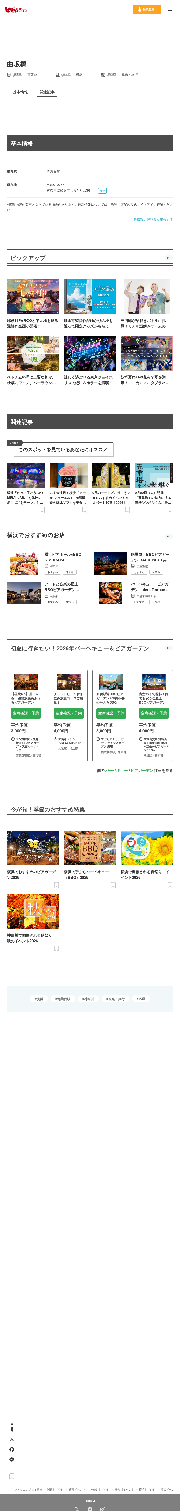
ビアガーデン (142, 770)
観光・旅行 (116, 998)
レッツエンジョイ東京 (28, 1489)
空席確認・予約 (26, 713)
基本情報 (22, 143)
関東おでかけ (55, 1489)
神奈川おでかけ (100, 1489)
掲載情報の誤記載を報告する (151, 219)
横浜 (40, 998)
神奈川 (89, 998)
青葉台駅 (63, 998)
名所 (142, 998)
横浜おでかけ (147, 1489)
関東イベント (77, 1489)
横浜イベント (169, 1489)
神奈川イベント (124, 1489)
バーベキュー (116, 770)
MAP (102, 190)
